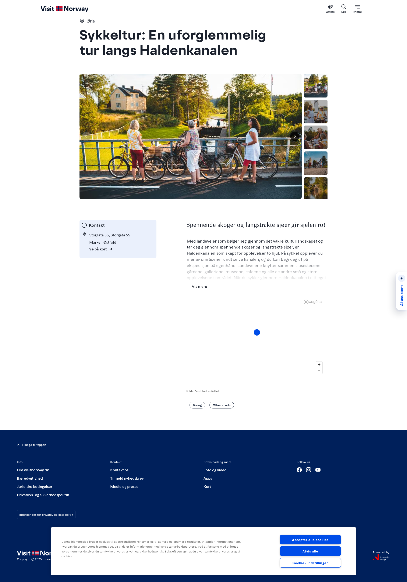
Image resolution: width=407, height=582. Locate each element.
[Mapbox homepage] (313, 301)
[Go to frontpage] (71, 9)
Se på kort (98, 248)
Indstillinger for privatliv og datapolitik (46, 514)
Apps (208, 478)
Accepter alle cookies (310, 539)
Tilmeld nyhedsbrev (127, 478)
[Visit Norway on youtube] (318, 469)
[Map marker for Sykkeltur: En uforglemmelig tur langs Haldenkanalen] (257, 332)
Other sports (222, 405)
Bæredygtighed (30, 478)
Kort (207, 486)
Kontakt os (119, 469)
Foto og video (215, 469)
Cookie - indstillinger (310, 563)
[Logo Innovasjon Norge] (381, 557)
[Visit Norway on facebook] (299, 469)
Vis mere (199, 286)
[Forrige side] (86, 136)
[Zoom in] (319, 365)
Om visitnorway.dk (33, 469)
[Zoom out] (319, 371)
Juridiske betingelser (34, 486)
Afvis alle (310, 551)
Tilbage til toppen (34, 444)
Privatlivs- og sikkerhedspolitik (43, 494)
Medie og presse (124, 486)
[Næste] (295, 136)
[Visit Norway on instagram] (308, 469)
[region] (257, 336)
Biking (197, 405)
